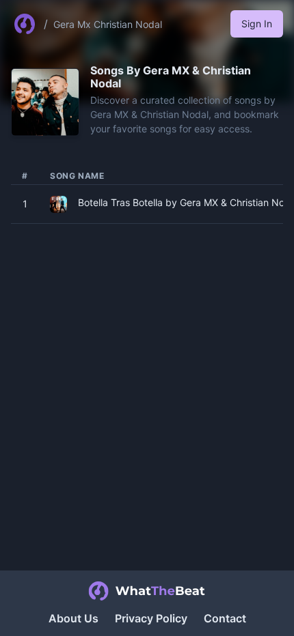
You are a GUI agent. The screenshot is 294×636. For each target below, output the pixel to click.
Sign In (256, 23)
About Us (73, 618)
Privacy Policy (151, 618)
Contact (225, 618)
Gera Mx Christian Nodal (107, 24)
